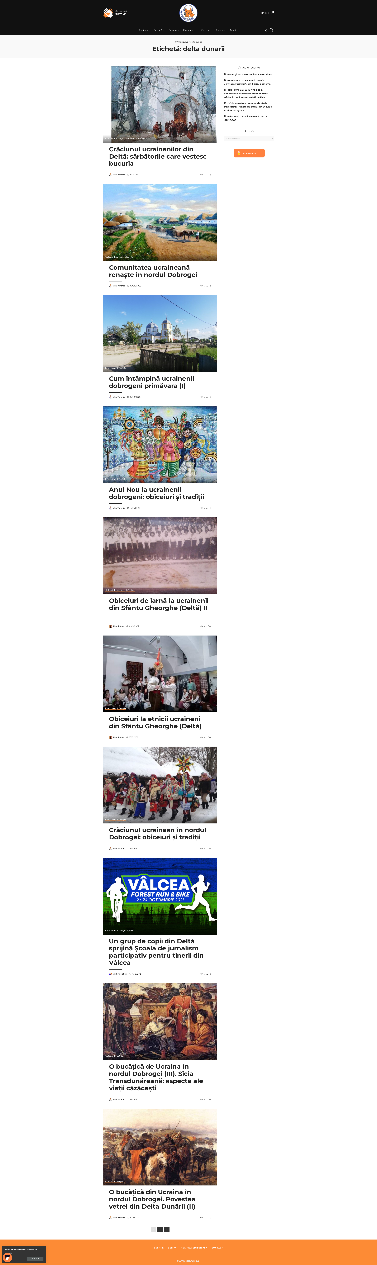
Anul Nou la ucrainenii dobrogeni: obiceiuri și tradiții (156, 493)
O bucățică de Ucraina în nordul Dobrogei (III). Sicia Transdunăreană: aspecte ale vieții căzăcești (156, 1077)
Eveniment (130, 139)
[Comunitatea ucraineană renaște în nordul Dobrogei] (160, 222)
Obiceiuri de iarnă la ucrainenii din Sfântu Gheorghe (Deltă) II (159, 604)
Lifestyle (140, 139)
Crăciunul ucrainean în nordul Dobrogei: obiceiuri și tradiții (157, 833)
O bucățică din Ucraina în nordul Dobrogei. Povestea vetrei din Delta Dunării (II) (152, 1199)
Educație (119, 139)
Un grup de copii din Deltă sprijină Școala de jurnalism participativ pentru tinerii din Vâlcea (156, 952)
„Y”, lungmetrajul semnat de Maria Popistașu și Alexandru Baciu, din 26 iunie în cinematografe (248, 107)
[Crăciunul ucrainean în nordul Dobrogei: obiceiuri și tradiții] (160, 785)
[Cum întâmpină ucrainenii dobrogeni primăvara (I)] (160, 333)
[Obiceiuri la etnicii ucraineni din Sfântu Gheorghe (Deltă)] (160, 674)
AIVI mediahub (120, 974)
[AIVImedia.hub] (188, 13)
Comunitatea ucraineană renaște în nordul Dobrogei (153, 271)
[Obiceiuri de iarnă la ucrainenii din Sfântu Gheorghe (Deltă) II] (160, 555)
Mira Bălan (118, 626)
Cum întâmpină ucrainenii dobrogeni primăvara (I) (151, 382)
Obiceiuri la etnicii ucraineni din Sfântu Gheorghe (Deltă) (155, 722)
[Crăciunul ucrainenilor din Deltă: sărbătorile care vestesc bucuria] (160, 104)
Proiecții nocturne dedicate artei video (249, 74)
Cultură (109, 139)
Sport (130, 931)
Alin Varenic (119, 175)
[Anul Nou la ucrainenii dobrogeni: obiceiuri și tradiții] (160, 444)
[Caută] (271, 30)
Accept (35, 1259)
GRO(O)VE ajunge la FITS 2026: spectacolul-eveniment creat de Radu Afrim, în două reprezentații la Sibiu (246, 94)
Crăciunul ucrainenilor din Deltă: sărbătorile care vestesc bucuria (158, 156)
